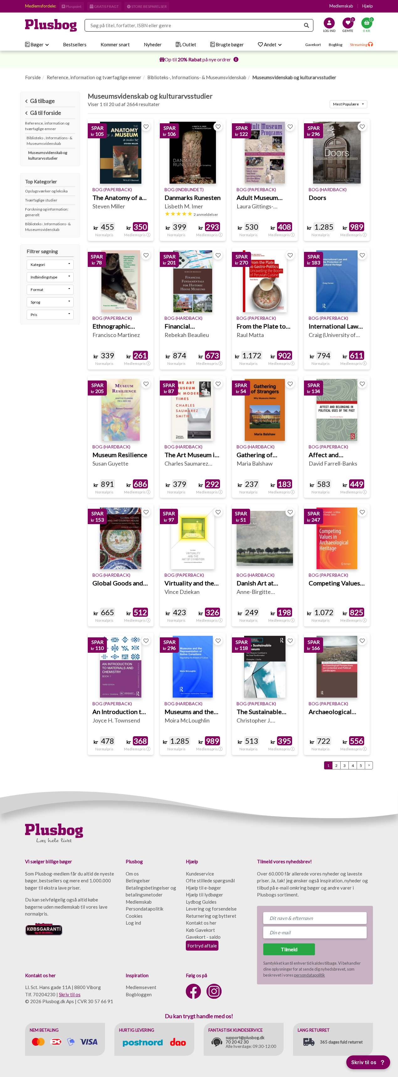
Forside (33, 77)
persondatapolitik (309, 974)
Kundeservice (200, 873)
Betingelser (138, 880)
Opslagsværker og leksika (46, 191)
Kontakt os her (201, 923)
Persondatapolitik (144, 908)
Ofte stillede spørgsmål (210, 880)
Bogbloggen (139, 994)
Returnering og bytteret (211, 916)
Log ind (133, 923)
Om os (132, 873)
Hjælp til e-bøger (203, 888)
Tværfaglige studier (41, 200)
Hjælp (367, 5)
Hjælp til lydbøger (204, 894)
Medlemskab (341, 5)
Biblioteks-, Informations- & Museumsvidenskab (196, 77)
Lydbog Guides (201, 902)
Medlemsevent (141, 987)
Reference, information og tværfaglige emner (94, 77)
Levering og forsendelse (211, 908)
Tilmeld (289, 949)
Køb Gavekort (200, 930)
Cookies (134, 916)
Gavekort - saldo (203, 937)
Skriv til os (70, 994)
